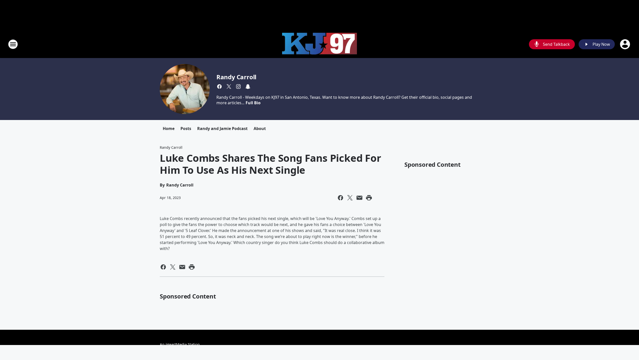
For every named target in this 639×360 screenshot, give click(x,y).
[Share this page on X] (349, 197)
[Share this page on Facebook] (340, 197)
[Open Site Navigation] (13, 44)
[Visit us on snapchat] (248, 87)
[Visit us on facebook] (219, 87)
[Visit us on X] (229, 87)
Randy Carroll (236, 77)
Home (168, 128)
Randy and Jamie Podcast (222, 128)
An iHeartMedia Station (180, 344)
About (260, 128)
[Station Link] (319, 44)
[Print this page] (368, 197)
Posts (185, 128)
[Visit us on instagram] (238, 87)
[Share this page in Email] (359, 197)
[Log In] (625, 44)
